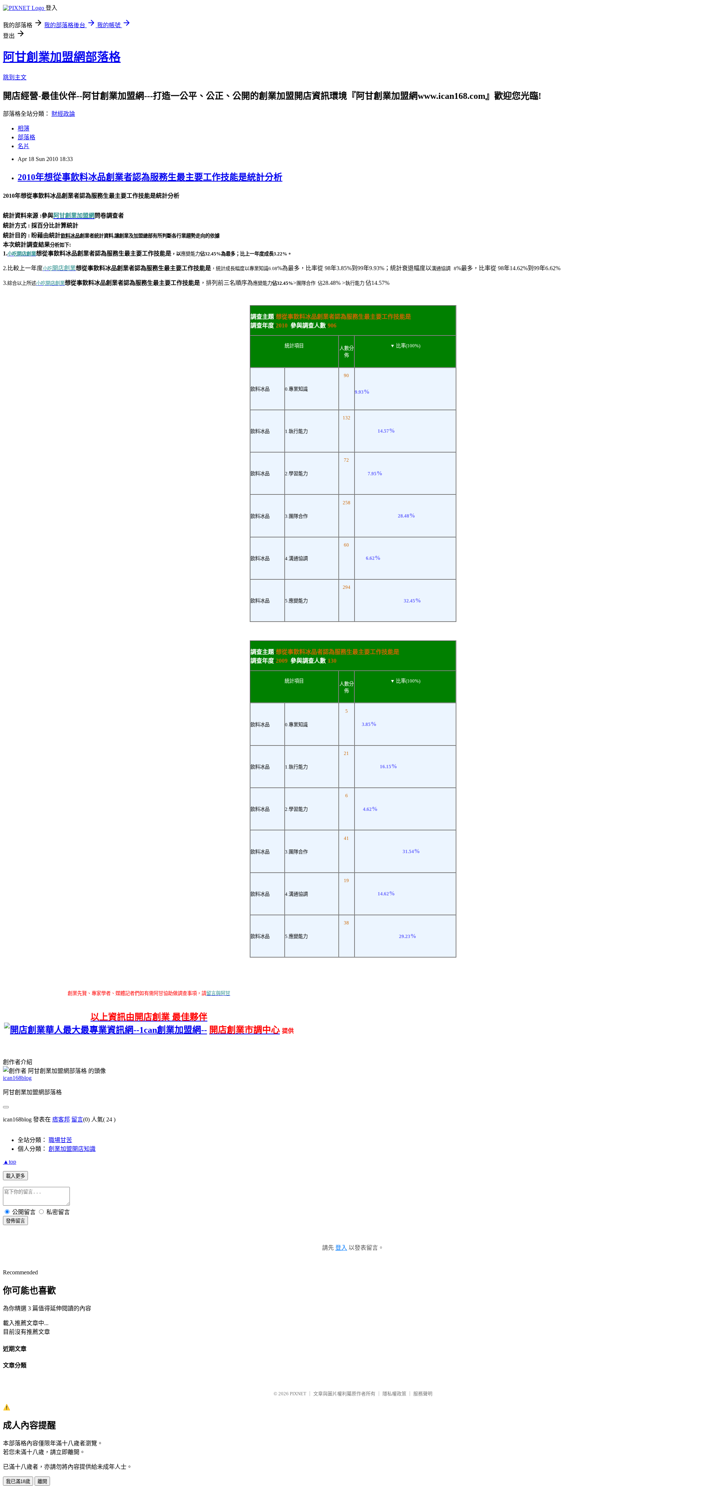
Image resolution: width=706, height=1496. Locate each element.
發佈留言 (15, 1221)
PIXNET (298, 1393)
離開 (42, 1481)
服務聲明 (422, 1393)
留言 (77, 1119)
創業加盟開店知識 (72, 1149)
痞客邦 (61, 1119)
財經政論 (63, 114)
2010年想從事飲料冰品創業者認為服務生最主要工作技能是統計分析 (150, 177)
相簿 (23, 128)
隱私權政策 (394, 1393)
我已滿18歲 (18, 1481)
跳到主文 (14, 77)
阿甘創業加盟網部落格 (62, 57)
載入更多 (15, 1176)
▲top (9, 1162)
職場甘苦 (60, 1140)
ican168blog (17, 1078)
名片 (23, 146)
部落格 (26, 137)
